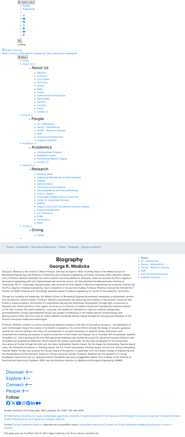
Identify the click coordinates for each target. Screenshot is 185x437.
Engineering (29, 9)
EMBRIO (41, 203)
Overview (42, 76)
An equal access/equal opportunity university (56, 416)
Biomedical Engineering (44, 247)
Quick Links (26, 2)
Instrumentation (45, 183)
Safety (40, 108)
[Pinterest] (28, 404)
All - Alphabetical (46, 124)
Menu (23, 57)
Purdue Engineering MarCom (27, 424)
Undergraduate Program (49, 152)
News (40, 89)
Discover (15, 372)
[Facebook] (24, 22)
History (40, 85)
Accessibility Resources (91, 424)
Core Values (43, 79)
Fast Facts (42, 82)
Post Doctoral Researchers (154, 274)
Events (40, 92)
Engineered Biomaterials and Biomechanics (59, 177)
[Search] (19, 41)
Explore (14, 378)
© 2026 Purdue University (17, 416)
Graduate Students (46, 140)
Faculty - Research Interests (51, 130)
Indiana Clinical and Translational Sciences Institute (63, 206)
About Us (28, 64)
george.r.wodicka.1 (91, 247)
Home (26, 60)
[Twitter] (24, 25)
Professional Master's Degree (52, 158)
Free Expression (111, 416)
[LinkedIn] (24, 28)
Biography (74, 247)
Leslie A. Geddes (45, 193)
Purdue (26, 5)
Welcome (41, 72)
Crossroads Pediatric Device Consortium (58, 196)
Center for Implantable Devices (53, 200)
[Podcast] (24, 35)
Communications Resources (51, 95)
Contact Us (43, 111)
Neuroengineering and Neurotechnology (57, 190)
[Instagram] (24, 15)
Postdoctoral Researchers (50, 137)
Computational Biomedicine (51, 187)
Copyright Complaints (160, 416)
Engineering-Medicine (48, 209)
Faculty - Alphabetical (48, 127)
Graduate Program (46, 155)
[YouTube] (24, 18)
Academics (29, 143)
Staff (39, 133)
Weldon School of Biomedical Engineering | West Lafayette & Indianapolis (39, 53)
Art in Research (45, 213)
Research (28, 165)
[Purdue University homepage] (12, 49)
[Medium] (24, 31)
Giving (26, 226)
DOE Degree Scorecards (134, 416)
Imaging (41, 180)
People (26, 115)
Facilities (41, 102)
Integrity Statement (91, 416)
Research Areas (45, 174)
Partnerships (43, 98)
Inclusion (41, 105)
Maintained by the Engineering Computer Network (39, 419)
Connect (15, 384)
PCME (40, 216)
